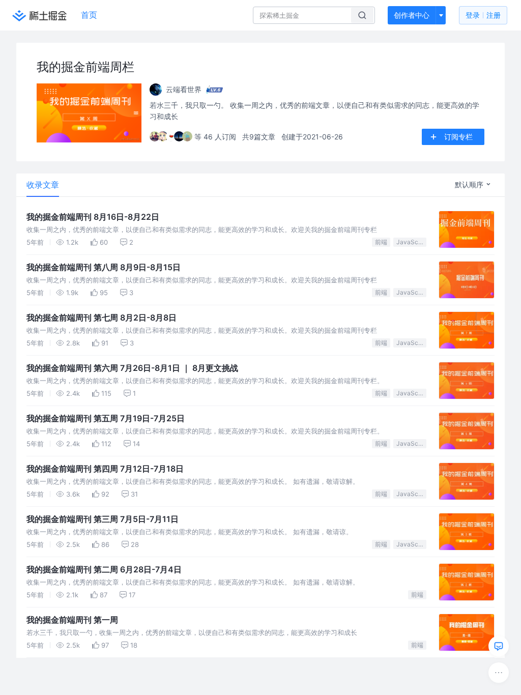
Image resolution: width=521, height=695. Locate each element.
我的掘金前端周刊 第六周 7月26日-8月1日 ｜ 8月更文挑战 (132, 368)
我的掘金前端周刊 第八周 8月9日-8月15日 (103, 267)
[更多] (498, 672)
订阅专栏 (458, 136)
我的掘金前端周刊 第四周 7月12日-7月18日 (105, 469)
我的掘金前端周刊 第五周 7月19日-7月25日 (105, 418)
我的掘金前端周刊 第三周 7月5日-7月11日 (102, 519)
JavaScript (411, 242)
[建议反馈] (498, 646)
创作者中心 (411, 15)
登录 (483, 15)
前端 (381, 242)
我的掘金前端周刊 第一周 (72, 620)
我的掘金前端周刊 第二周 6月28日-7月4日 (104, 569)
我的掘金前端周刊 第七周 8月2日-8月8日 (101, 317)
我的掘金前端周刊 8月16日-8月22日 (92, 217)
